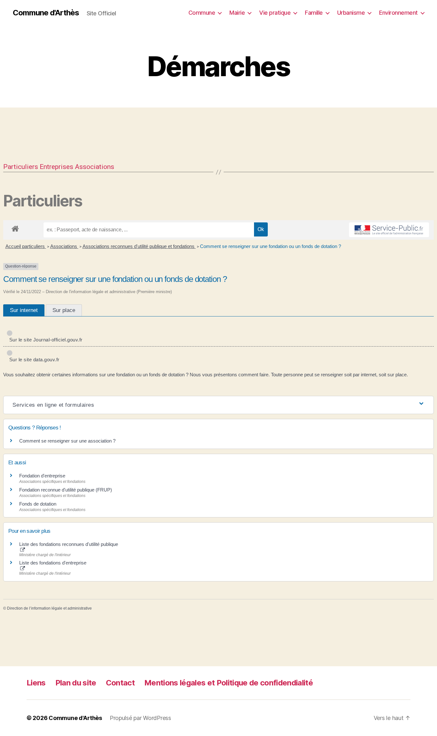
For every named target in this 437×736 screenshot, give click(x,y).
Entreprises (56, 167)
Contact (120, 682)
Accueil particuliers (25, 246)
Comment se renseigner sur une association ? (67, 441)
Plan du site (75, 682)
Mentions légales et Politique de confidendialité (228, 682)
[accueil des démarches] (15, 227)
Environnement (398, 12)
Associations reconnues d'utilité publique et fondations (139, 246)
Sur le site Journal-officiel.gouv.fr (44, 339)
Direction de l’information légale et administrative (49, 608)
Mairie (237, 12)
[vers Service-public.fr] (389, 229)
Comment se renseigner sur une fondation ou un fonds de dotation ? (270, 246)
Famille (314, 12)
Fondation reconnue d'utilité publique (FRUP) (65, 489)
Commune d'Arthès (46, 13)
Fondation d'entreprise (42, 475)
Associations (94, 167)
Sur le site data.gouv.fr (33, 359)
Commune (201, 12)
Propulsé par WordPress (140, 718)
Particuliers (20, 167)
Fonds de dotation (37, 504)
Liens (36, 682)
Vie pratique (274, 12)
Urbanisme (351, 12)
